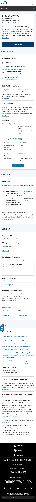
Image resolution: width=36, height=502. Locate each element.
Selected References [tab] (6, 185)
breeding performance (9, 416)
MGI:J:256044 (28, 196)
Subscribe (20, 455)
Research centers (18, 464)
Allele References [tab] (23, 185)
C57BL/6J (5, 251)
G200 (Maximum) (11, 285)
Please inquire (6, 315)
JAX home (7, 460)
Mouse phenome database (18, 472)
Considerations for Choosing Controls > (11, 238)
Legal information (26, 460)
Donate (20, 450)
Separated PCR (10, 270)
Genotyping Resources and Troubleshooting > (13, 260)
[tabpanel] (18, 199)
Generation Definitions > (25, 126)
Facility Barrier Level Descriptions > (10, 280)
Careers (15, 460)
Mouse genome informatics (18, 468)
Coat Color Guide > (6, 313)
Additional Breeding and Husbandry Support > (13, 293)
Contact (20, 446)
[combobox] (18, 497)
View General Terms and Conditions (13, 336)
